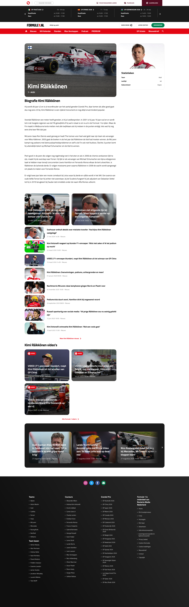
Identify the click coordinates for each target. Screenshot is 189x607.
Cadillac (33, 512)
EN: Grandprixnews (145, 512)
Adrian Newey (35, 545)
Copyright (142, 558)
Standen (57, 31)
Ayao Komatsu (35, 556)
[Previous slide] (25, 14)
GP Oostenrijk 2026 (109, 526)
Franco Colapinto (71, 526)
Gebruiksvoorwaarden (146, 530)
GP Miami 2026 (108, 512)
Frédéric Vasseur (36, 563)
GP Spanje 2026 (108, 550)
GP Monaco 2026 (108, 519)
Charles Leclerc (71, 515)
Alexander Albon (71, 501)
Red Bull (33, 533)
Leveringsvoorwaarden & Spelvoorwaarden (146, 535)
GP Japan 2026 (107, 508)
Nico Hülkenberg (71, 558)
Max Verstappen (71, 31)
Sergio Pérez (70, 573)
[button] (152, 3)
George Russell (71, 533)
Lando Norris (70, 544)
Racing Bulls (34, 530)
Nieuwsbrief (154, 31)
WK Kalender (45, 31)
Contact (141, 554)
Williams (33, 537)
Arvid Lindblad (71, 508)
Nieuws (33, 31)
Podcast (84, 31)
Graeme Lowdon (36, 566)
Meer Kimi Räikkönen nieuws (69, 339)
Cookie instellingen (145, 547)
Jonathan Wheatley (37, 574)
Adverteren (142, 527)
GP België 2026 (108, 535)
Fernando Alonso (71, 522)
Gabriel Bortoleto (71, 530)
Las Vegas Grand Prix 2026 (109, 574)
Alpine (33, 501)
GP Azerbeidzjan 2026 (110, 553)
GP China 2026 (107, 504)
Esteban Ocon (70, 519)
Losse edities (143, 25)
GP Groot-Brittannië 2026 (109, 531)
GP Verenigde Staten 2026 (109, 561)
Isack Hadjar (70, 537)
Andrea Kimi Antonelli (73, 504)
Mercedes (34, 526)
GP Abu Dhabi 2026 (109, 582)
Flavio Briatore (35, 559)
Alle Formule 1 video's (69, 419)
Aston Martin (35, 504)
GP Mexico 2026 (108, 566)
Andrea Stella (35, 552)
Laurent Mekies (35, 577)
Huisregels (142, 520)
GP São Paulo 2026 (109, 570)
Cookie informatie (144, 543)
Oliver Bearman (71, 562)
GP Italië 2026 (107, 546)
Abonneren (158, 25)
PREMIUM (96, 31)
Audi (32, 508)
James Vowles (35, 570)
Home (141, 509)
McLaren (33, 522)
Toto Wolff (34, 581)
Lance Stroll (70, 540)
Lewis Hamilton (71, 548)
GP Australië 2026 (108, 501)
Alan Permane (35, 548)
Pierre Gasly (70, 569)
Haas (32, 519)
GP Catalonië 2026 (109, 522)
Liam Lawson (70, 551)
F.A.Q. (140, 516)
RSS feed (141, 523)
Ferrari (33, 515)
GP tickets (141, 31)
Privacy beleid (143, 539)
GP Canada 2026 (108, 515)
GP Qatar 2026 (107, 579)
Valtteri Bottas (71, 577)
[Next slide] (160, 14)
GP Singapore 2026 (109, 557)
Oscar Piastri (70, 566)
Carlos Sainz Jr (71, 512)
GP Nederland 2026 (109, 542)
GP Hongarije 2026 (109, 539)
